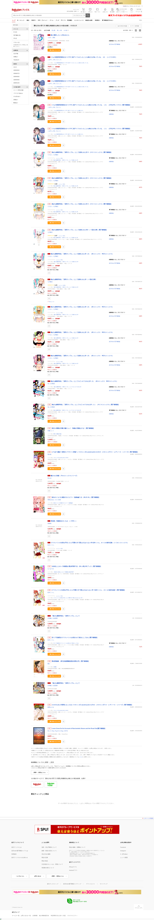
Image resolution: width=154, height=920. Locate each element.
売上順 (53, 30)
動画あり (15, 102)
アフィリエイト (90, 884)
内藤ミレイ (51, 430)
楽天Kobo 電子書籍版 (114, 44)
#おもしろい (51, 301)
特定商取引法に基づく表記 (58, 915)
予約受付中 (16, 60)
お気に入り (105, 11)
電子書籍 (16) (16, 35)
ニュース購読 (124, 857)
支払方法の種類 (46, 854)
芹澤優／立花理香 (53, 618)
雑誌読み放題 (88, 20)
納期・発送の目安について (49, 850)
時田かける (51, 707)
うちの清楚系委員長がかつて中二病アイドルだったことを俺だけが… (68, 110)
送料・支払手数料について (49, 847)
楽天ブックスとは (16, 847)
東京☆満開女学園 (57, 433)
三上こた (58, 107)
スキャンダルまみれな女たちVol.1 (60, 710)
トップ (13, 20)
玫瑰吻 (54, 666)
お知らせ (90, 11)
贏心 (49, 663)
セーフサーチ (121, 26)
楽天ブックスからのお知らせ (19, 857)
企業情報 (34, 915)
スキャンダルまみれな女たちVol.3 (60, 457)
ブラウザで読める (18, 93)
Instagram (123, 850)
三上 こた (58, 59)
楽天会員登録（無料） (72, 11)
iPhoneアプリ (73, 867)
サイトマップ (103, 884)
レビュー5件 (62, 184)
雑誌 (28, 20)
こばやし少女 (51, 107)
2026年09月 (16, 79)
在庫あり (15, 56)
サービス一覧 (139, 11)
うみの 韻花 (51, 37)
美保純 (49, 523)
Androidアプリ (73, 870)
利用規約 (13, 854)
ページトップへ (138, 908)
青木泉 (49, 454)
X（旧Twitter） (124, 854)
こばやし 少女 (51, 59)
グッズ (57, 20)
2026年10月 (16, 83)
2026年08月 (16, 76)
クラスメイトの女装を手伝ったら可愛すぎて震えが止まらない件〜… (68, 597)
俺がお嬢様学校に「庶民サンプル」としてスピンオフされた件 (67, 386)
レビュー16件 (62, 285)
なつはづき (51, 568)
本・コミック (20, 20)
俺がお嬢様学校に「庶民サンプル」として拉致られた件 (65, 160)
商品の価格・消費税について (77, 847)
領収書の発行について (48, 867)
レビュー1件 (59, 209)
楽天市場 (139, 9)
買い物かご (83, 11)
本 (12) (15, 32)
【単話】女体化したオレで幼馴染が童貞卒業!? (63, 572)
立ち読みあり (16, 96)
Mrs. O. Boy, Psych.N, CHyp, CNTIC (58, 731)
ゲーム (51, 20)
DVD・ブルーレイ (42, 20)
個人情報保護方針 (44, 915)
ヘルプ (131, 11)
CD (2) (15, 38)
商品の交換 (45, 857)
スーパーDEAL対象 (18, 90)
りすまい (50, 154)
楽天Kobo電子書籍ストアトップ (72, 884)
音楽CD (33, 20)
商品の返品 (45, 861)
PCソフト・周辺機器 (66, 20)
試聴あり (15, 99)
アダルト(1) (16, 42)
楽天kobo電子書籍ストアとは (19, 850)
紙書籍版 (111, 114)
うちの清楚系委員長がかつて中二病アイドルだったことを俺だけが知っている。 (71, 62)
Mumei (49, 478)
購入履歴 (112, 11)
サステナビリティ (72, 915)
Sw (48, 383)
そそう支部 (58, 499)
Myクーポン (97, 11)
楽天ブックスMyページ (122, 11)
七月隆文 (55, 154)
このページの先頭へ (149, 818)
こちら (80, 757)
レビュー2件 (59, 158)
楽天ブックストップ (52, 884)
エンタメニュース (79, 20)
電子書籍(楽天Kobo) (107, 20)
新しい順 (59, 30)
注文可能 (15, 53)
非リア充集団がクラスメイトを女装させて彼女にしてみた (66, 643)
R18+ (140, 20)
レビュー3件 (62, 235)
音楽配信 (97, 20)
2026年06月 (16, 70)
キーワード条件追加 (134, 25)
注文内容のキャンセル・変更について (52, 864)
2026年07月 (16, 73)
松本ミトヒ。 (51, 545)
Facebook (123, 847)
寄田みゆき (51, 499)
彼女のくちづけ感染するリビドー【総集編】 (63, 502)
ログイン (75, 9)
